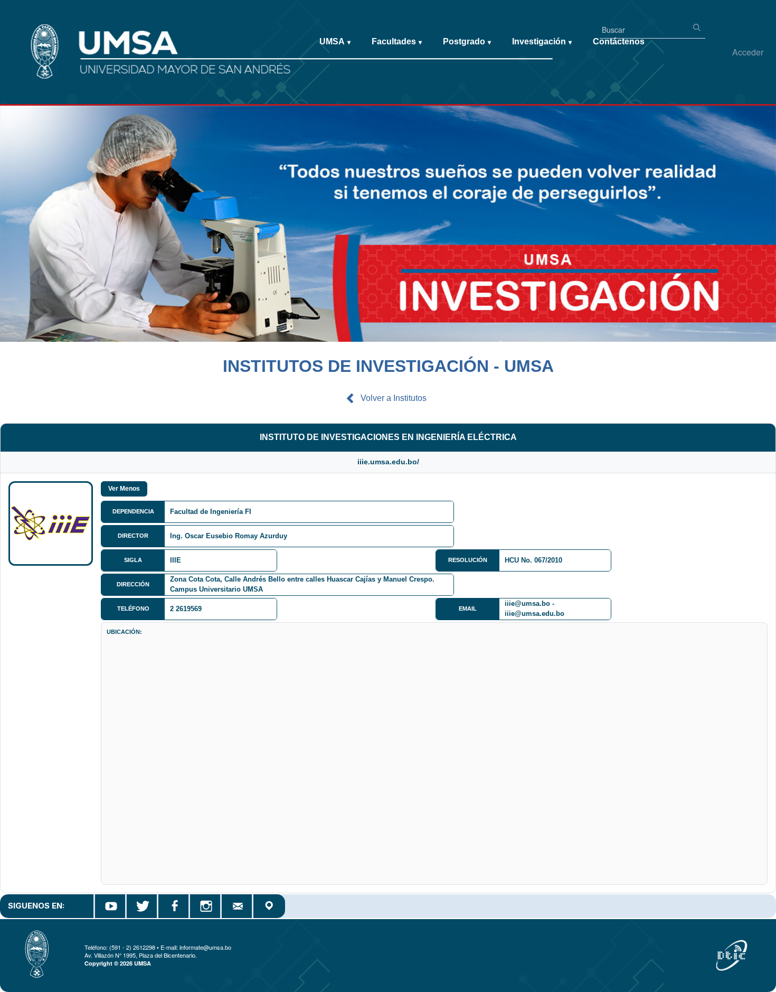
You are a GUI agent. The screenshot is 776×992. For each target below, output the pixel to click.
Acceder (747, 52)
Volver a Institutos (394, 398)
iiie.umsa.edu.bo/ (388, 461)
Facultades (397, 41)
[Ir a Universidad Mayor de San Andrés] (25, 32)
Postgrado (467, 41)
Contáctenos (619, 41)
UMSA (335, 41)
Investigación (542, 41)
